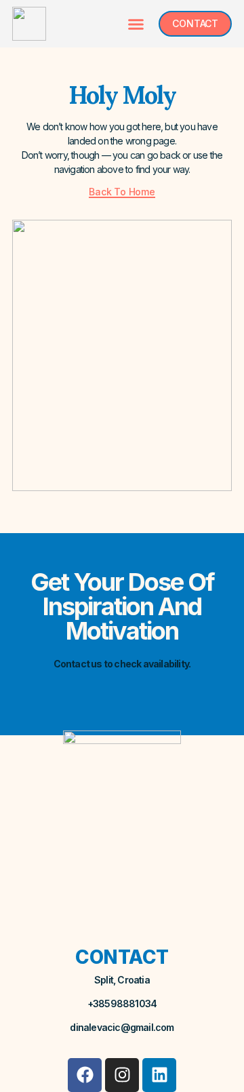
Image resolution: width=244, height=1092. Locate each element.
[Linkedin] (159, 1075)
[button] (136, 24)
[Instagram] (122, 1075)
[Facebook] (85, 1075)
